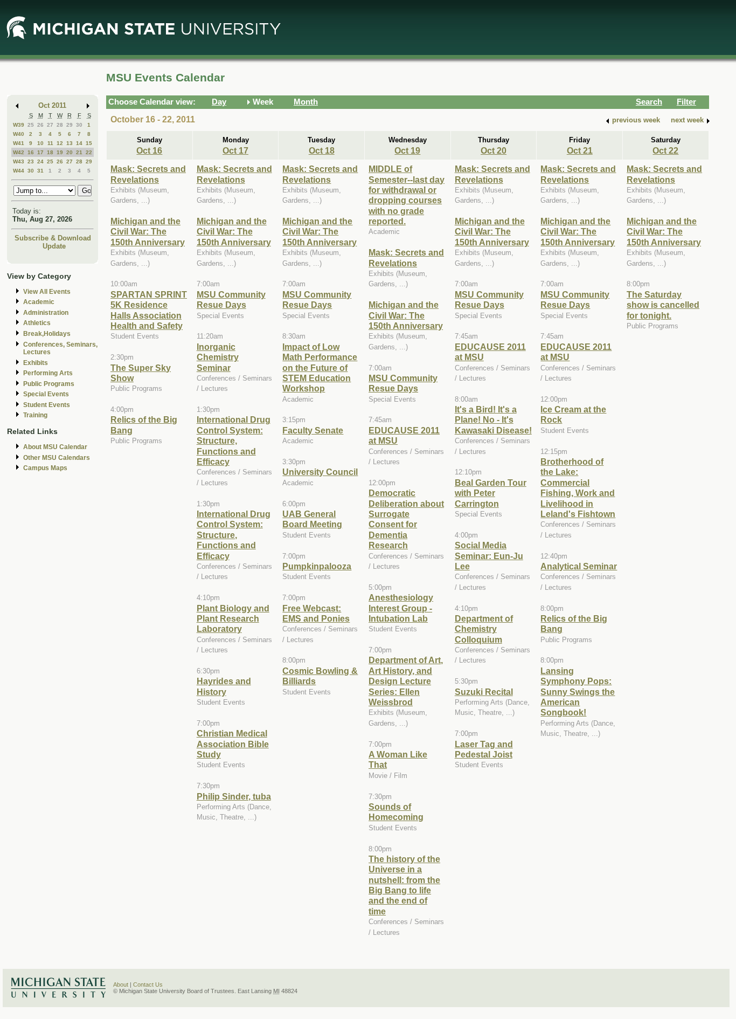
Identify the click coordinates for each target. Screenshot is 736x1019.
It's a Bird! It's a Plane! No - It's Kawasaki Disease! (493, 419)
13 (69, 143)
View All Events (47, 291)
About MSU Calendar (55, 447)
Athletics (37, 323)
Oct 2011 (52, 105)
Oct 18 (322, 150)
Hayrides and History (224, 686)
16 (30, 152)
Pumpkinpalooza (316, 566)
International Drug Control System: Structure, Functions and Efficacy (233, 440)
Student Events (46, 405)
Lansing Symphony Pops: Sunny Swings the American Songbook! (577, 692)
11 (50, 143)
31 (40, 171)
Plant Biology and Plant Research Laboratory (233, 618)
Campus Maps (45, 468)
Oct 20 (493, 150)
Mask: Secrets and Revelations (148, 174)
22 (89, 152)
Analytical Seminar (578, 566)
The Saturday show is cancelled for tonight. (663, 305)
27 (50, 125)
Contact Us (148, 984)
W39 (18, 125)
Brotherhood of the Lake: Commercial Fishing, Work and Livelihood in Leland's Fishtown (577, 488)
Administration (45, 312)
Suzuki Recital (484, 692)
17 (40, 152)
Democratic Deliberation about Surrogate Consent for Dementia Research (406, 519)
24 (40, 161)
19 (60, 152)
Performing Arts (48, 373)
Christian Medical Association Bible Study (233, 743)
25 (30, 125)
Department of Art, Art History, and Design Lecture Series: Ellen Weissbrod (406, 681)
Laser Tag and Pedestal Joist (484, 749)
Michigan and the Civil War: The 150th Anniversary (147, 231)
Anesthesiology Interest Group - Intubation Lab (401, 608)
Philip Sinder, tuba (234, 796)
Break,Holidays (47, 334)
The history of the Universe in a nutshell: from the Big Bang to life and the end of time (404, 885)
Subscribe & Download (53, 238)
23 (30, 161)
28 (60, 125)
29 (69, 125)
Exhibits (35, 363)
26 (40, 125)
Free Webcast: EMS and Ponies (316, 613)
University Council (320, 472)
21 (79, 152)
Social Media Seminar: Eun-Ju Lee (489, 555)
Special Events (46, 394)
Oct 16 (149, 150)
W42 (18, 152)
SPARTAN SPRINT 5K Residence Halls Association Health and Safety (148, 310)
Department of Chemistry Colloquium (484, 629)
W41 (18, 143)
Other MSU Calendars (56, 458)
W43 (18, 161)
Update (54, 246)
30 (79, 125)
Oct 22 (665, 150)
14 (79, 143)
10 (40, 143)
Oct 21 (580, 150)
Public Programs (48, 384)
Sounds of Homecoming (396, 812)
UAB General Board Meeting (312, 519)
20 (69, 152)
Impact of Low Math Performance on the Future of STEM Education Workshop (319, 368)
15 (89, 143)
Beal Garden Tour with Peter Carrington (490, 493)
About (120, 984)
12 (60, 143)
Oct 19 (407, 150)
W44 (18, 171)
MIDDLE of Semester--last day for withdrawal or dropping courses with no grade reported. (407, 195)
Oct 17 (235, 150)
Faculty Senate (312, 430)
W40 (18, 134)
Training (35, 415)
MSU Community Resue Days (231, 299)
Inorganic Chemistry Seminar (218, 357)
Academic (38, 302)
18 (50, 152)
